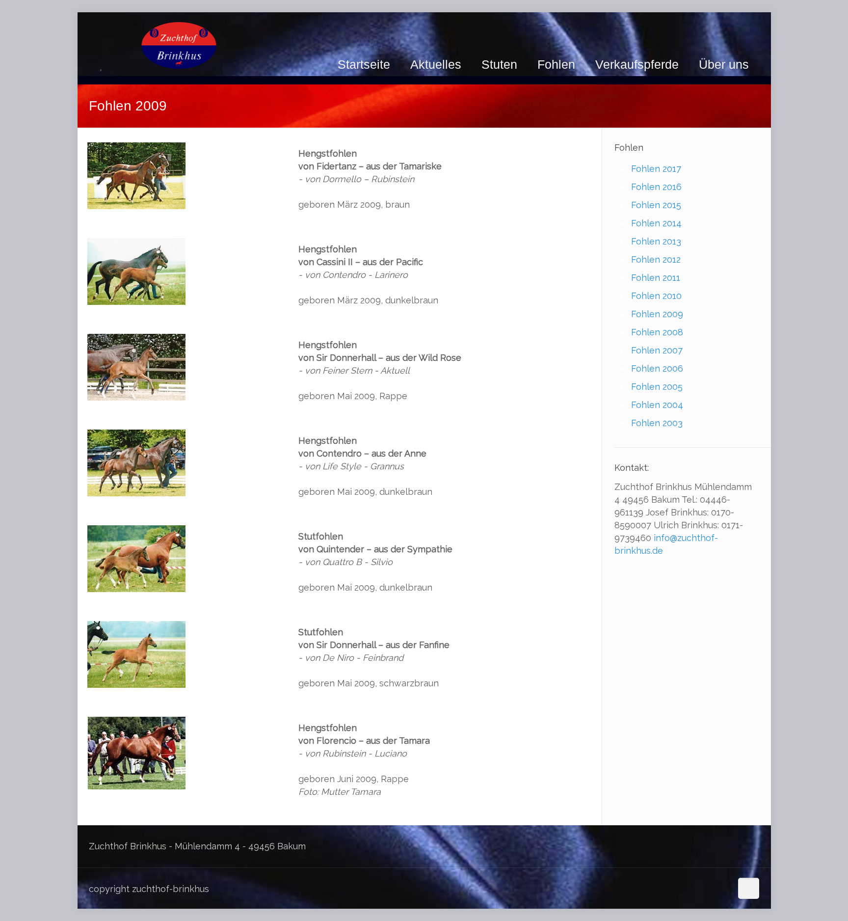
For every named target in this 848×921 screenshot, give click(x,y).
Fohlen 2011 (655, 277)
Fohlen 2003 (657, 423)
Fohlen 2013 (656, 241)
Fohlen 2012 (656, 259)
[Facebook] (723, 889)
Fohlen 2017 (656, 168)
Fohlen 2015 (656, 205)
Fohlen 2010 (656, 296)
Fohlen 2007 (657, 350)
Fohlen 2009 (657, 314)
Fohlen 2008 (657, 332)
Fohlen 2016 (656, 187)
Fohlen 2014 (656, 223)
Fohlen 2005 (657, 386)
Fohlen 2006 (657, 368)
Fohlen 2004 (657, 405)
